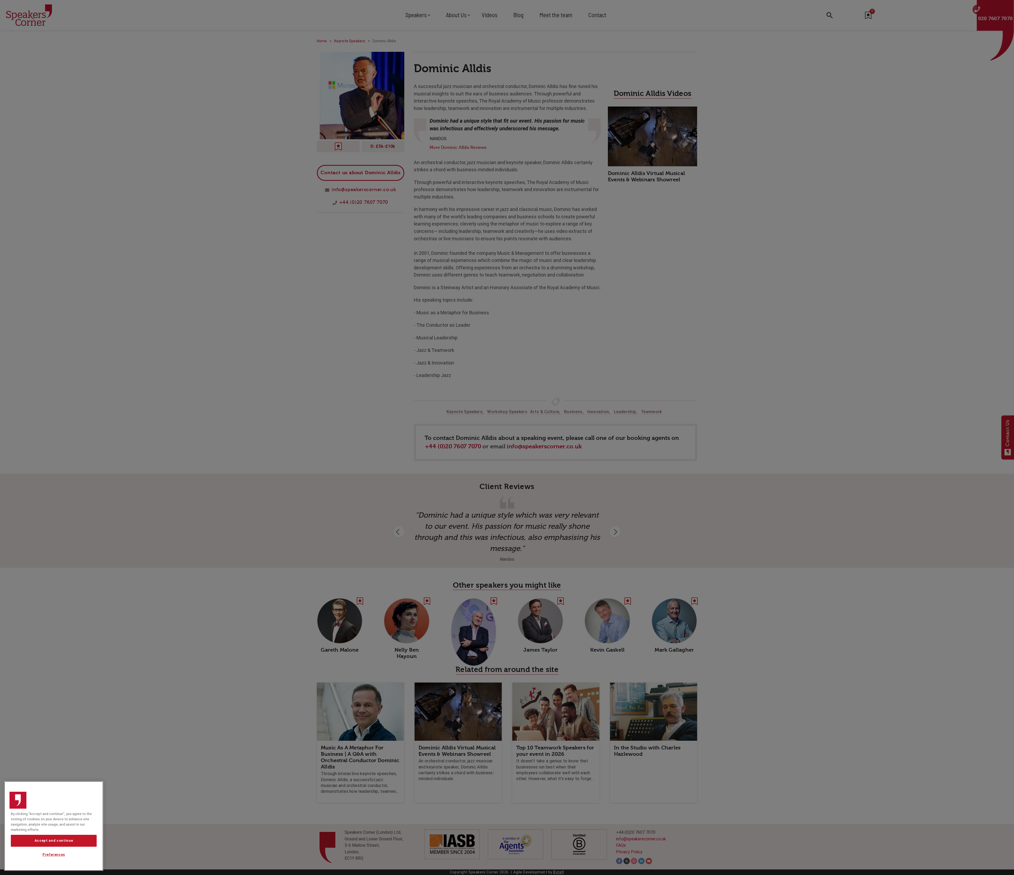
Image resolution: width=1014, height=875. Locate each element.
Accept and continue (54, 840)
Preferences (54, 854)
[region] (53, 826)
